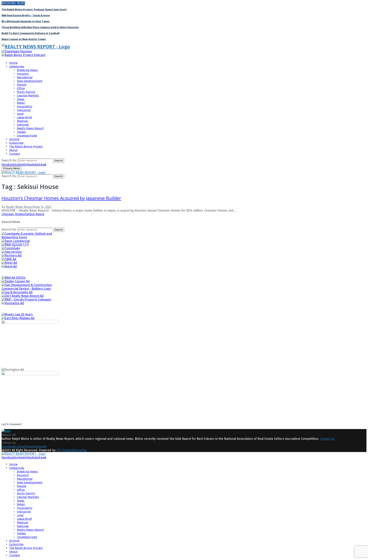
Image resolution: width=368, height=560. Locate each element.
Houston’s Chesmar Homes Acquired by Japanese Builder (61, 198)
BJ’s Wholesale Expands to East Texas (25, 21)
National (23, 124)
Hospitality (24, 106)
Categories (16, 66)
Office (21, 88)
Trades (21, 132)
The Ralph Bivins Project (26, 146)
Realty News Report (30, 128)
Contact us (327, 439)
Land (20, 113)
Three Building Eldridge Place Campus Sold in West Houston (40, 27)
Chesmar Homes (13, 214)
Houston (23, 73)
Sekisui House (34, 214)
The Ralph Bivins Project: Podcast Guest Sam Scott (34, 9)
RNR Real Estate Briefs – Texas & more (26, 15)
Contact (14, 153)
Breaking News (27, 70)
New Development (29, 81)
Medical (22, 121)
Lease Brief (24, 117)
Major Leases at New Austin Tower (24, 39)
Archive (14, 139)
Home (13, 63)
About (13, 150)
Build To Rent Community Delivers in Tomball (30, 33)
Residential (25, 77)
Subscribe (16, 143)
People (21, 84)
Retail (21, 103)
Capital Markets (28, 95)
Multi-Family (26, 92)
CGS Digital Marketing (71, 450)
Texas (20, 99)
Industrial (24, 110)
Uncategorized (27, 135)
